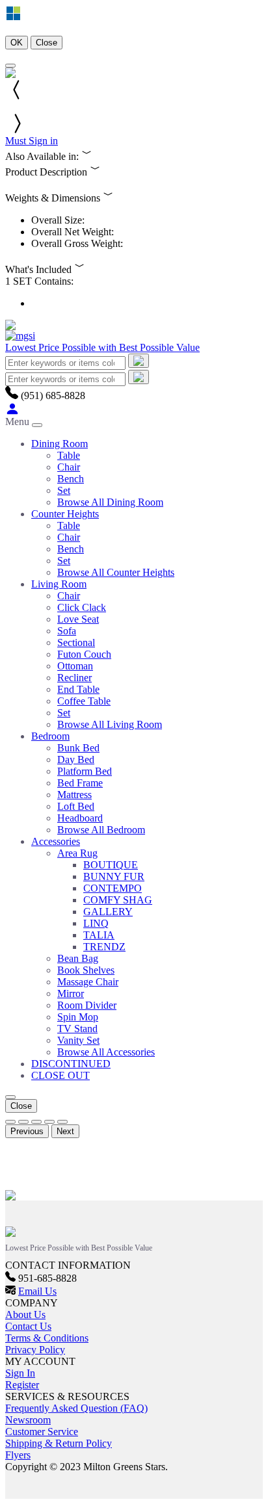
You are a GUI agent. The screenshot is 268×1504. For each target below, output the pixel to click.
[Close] (10, 66)
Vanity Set (78, 1040)
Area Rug (77, 853)
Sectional (76, 642)
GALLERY (108, 911)
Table (68, 455)
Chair (68, 467)
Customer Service (41, 1431)
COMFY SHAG (117, 899)
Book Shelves (85, 970)
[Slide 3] (49, 1122)
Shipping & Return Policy (58, 1443)
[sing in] (12, 412)
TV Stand (77, 1028)
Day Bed (75, 759)
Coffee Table (84, 701)
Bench (70, 478)
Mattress (74, 794)
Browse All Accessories (106, 1051)
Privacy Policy (35, 1349)
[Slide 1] (23, 1122)
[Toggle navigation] (37, 425)
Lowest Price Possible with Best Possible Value (102, 347)
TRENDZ (104, 946)
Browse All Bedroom (101, 829)
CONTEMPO (112, 888)
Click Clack (81, 607)
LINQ (96, 923)
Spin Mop (77, 1016)
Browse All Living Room (109, 724)
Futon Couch (84, 654)
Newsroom (28, 1419)
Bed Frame (80, 782)
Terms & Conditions (46, 1337)
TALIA (98, 934)
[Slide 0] (10, 1122)
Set (63, 490)
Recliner (74, 677)
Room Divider (86, 1005)
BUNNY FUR (113, 876)
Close (46, 42)
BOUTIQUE (110, 864)
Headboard (80, 817)
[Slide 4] (62, 1122)
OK (16, 42)
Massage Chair (87, 981)
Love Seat (78, 619)
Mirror (70, 993)
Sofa (66, 630)
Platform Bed (84, 771)
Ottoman (75, 665)
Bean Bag (77, 958)
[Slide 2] (36, 1122)
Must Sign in (31, 140)
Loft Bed (75, 806)
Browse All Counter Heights (115, 572)
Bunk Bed (78, 747)
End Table (78, 689)
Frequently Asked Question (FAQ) (76, 1408)
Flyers (18, 1454)
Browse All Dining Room (110, 502)
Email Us (37, 1291)
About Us (25, 1314)
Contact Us (28, 1326)
